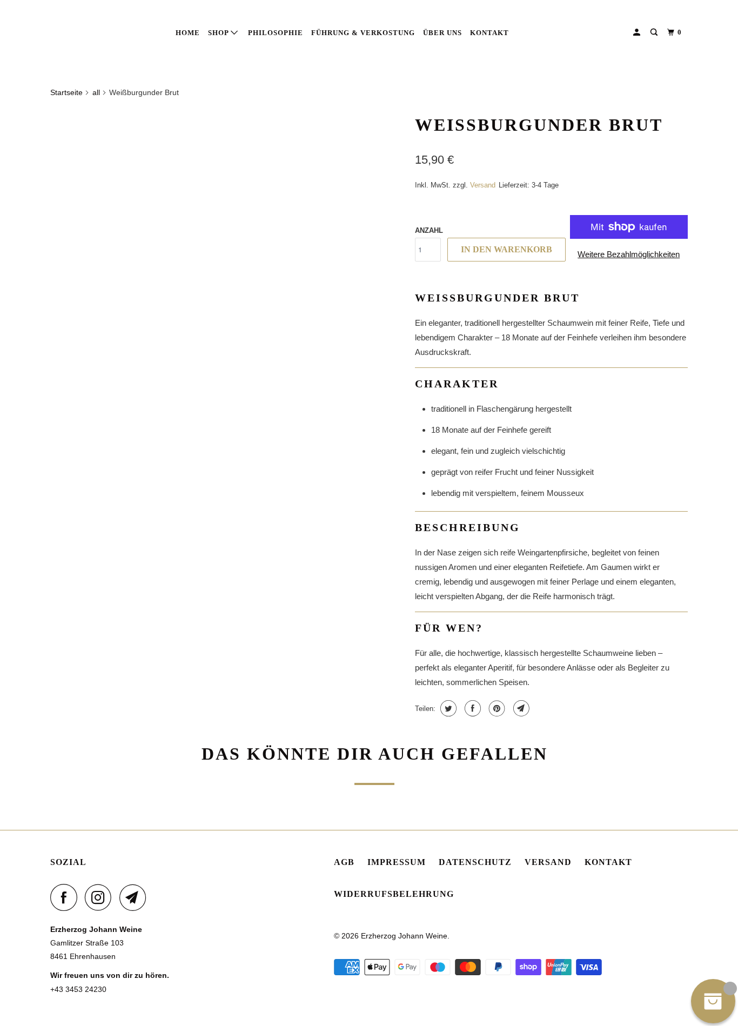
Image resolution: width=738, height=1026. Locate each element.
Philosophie (275, 33)
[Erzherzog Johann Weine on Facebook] (66, 897)
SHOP (219, 33)
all (96, 92)
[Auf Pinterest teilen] (495, 708)
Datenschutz (475, 862)
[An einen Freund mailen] (520, 708)
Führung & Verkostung (363, 33)
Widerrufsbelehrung (394, 893)
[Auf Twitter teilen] (447, 708)
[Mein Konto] (638, 32)
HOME (188, 33)
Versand (548, 862)
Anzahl (429, 230)
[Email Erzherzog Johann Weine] (135, 897)
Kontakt (489, 33)
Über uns (442, 33)
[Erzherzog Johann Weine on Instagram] (101, 897)
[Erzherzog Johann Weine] (105, 32)
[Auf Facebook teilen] (471, 708)
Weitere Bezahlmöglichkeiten (629, 254)
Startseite (66, 92)
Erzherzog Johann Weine (404, 935)
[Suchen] (655, 32)
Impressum (396, 862)
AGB (344, 862)
